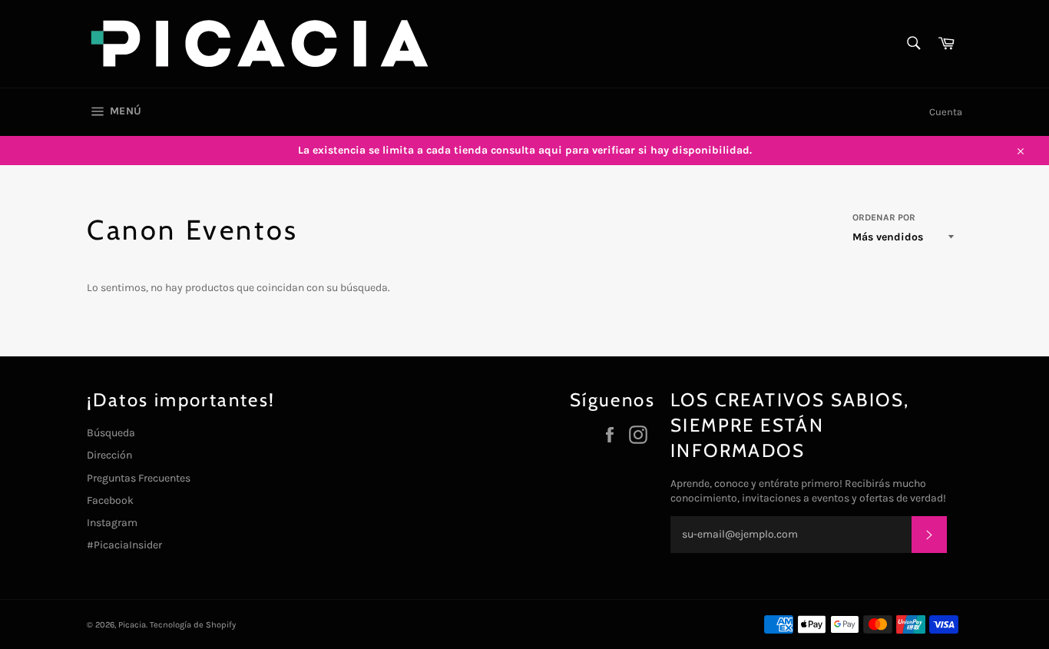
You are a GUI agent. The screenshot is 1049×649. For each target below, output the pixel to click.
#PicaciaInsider (124, 544)
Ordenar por (883, 217)
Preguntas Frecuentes (138, 478)
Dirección (109, 455)
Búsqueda (111, 432)
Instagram (112, 522)
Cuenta (945, 112)
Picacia (132, 625)
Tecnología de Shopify (193, 625)
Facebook (110, 500)
